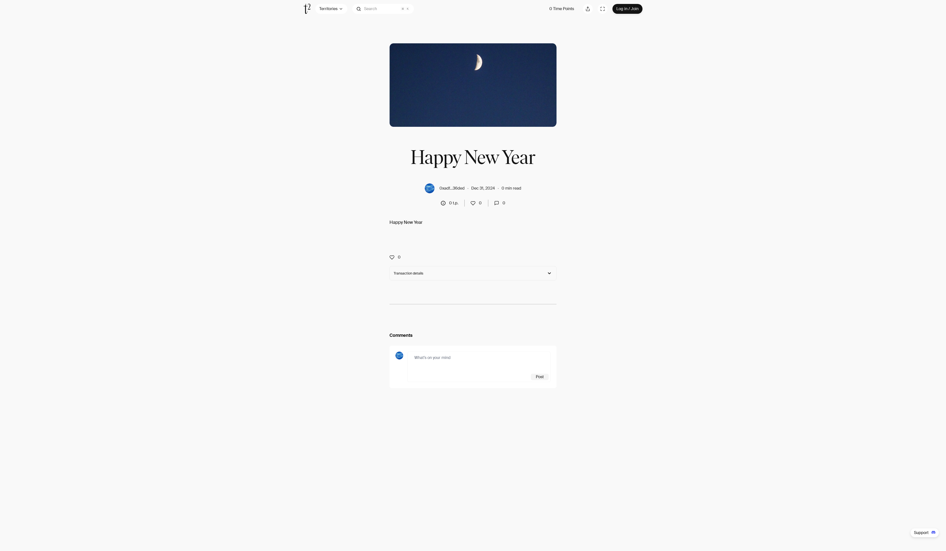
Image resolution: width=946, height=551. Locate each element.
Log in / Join (627, 8)
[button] (383, 9)
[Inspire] (474, 203)
